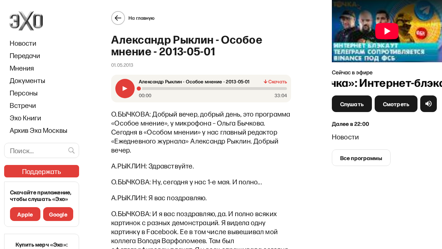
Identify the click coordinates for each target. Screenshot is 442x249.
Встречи (23, 105)
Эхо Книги (25, 117)
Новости (23, 42)
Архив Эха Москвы (38, 130)
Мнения (22, 67)
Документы (27, 80)
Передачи (25, 55)
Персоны (24, 92)
